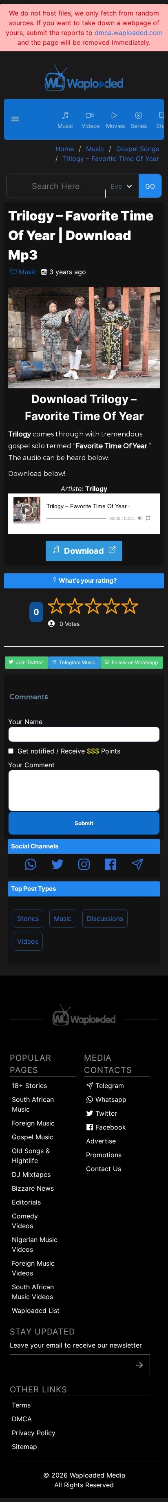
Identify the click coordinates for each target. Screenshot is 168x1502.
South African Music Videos (33, 1292)
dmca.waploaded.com (129, 33)
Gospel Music (32, 1137)
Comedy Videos (25, 1221)
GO (150, 186)
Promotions (104, 1155)
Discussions (105, 918)
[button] (16, 119)
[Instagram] (84, 865)
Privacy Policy (33, 1433)
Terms (21, 1405)
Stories (28, 918)
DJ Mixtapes (31, 1174)
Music (27, 272)
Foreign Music (33, 1123)
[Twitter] (57, 865)
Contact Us (103, 1169)
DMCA (22, 1419)
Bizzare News (33, 1188)
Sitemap (24, 1447)
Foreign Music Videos (33, 1268)
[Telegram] (137, 865)
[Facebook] (110, 865)
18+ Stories (29, 1085)
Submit (84, 823)
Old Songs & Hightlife (31, 1156)
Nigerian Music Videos (34, 1244)
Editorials (26, 1202)
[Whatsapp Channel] (30, 865)
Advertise (101, 1141)
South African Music (33, 1104)
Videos (27, 941)
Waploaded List (36, 1310)
